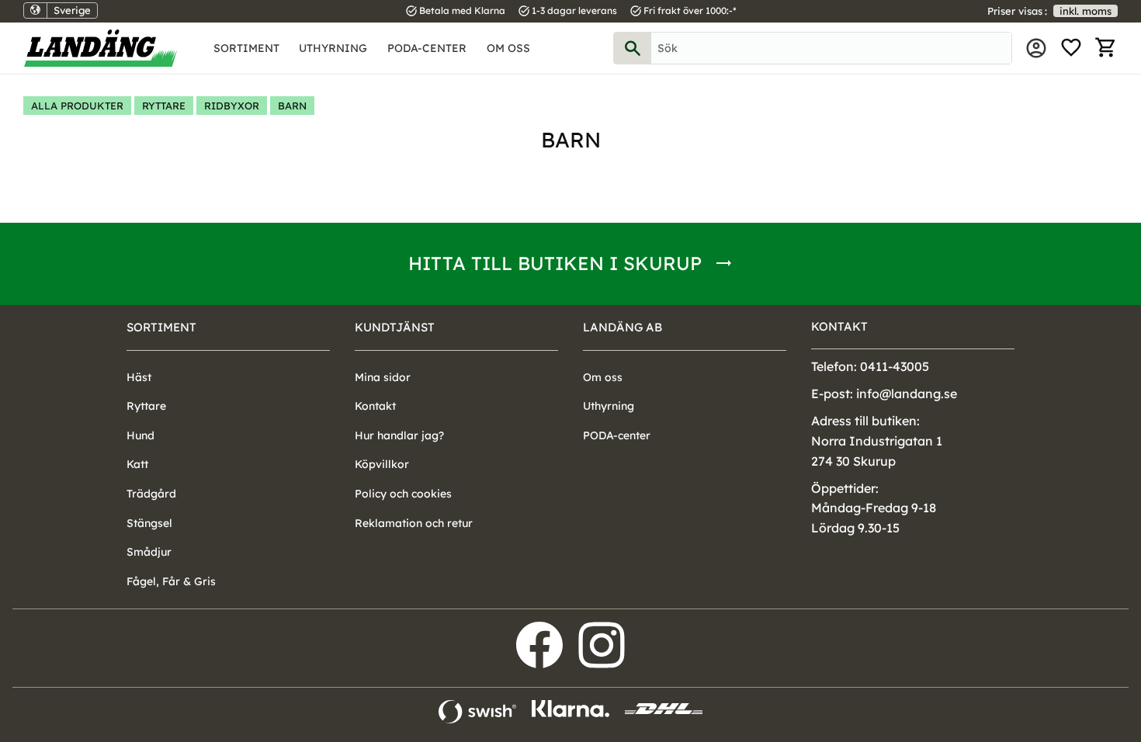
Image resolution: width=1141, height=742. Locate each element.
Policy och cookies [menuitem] (403, 494)
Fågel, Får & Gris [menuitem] (171, 581)
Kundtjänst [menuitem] (395, 327)
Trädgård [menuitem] (151, 494)
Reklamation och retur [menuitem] (414, 523)
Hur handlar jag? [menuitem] (399, 435)
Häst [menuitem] (139, 377)
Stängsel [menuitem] (149, 523)
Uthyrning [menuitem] (333, 48)
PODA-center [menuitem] (426, 48)
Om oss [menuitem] (508, 48)
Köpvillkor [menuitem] (382, 464)
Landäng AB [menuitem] (622, 327)
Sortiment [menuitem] (246, 48)
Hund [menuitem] (140, 435)
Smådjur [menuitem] (149, 552)
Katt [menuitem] (137, 464)
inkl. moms (1086, 11)
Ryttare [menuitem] (146, 406)
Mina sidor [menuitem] (1036, 48)
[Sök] (632, 48)
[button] (1071, 48)
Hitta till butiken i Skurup (555, 263)
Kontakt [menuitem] (375, 406)
